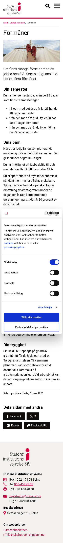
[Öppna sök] (47, 6)
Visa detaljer (45, 307)
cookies (9, 242)
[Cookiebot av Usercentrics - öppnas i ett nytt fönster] (45, 213)
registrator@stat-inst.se (25, 496)
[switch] (54, 272)
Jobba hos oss (17, 22)
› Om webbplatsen (15, 530)
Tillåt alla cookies (32, 317)
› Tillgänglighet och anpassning (24, 534)
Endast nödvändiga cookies (31, 327)
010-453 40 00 (23, 484)
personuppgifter (14, 246)
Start (5, 22)
